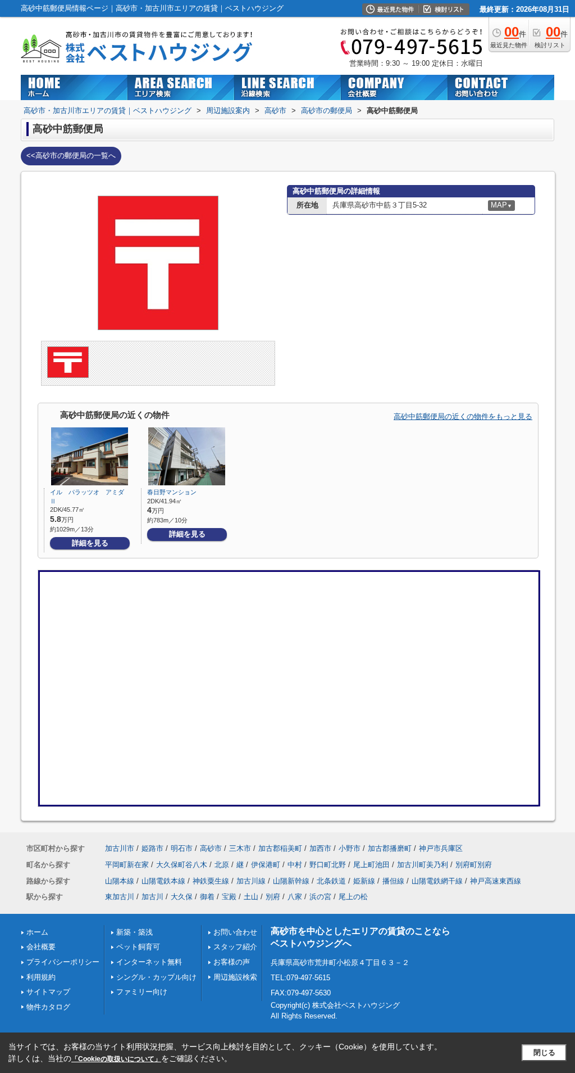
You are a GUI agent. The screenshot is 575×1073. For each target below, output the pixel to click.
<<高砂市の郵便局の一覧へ (71, 155)
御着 (207, 896)
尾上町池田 (371, 864)
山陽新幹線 (291, 881)
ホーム (37, 932)
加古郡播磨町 (390, 848)
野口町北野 (327, 864)
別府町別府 (473, 864)
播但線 (393, 881)
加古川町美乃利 (422, 864)
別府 (273, 896)
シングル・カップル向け (156, 977)
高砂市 (211, 848)
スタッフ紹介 (235, 947)
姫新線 (364, 881)
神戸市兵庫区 (441, 848)
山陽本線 (119, 881)
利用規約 (41, 977)
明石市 (182, 848)
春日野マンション (172, 492)
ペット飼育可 (138, 947)
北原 (222, 864)
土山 (251, 896)
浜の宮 (320, 896)
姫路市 (152, 848)
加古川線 (251, 881)
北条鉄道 (331, 881)
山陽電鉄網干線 (437, 881)
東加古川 (119, 896)
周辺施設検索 (235, 977)
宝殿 (229, 896)
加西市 (320, 848)
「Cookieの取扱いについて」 (116, 1059)
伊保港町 (265, 864)
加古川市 (119, 848)
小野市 (349, 848)
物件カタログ (48, 1007)
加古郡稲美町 (280, 848)
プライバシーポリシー (62, 962)
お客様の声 (231, 962)
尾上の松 (353, 896)
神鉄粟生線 (211, 881)
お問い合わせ (235, 932)
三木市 (240, 848)
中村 (295, 864)
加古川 (152, 896)
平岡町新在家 (127, 864)
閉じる (544, 1052)
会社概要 (41, 947)
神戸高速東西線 (495, 881)
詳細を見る (90, 543)
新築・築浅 (134, 932)
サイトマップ (48, 992)
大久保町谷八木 (181, 864)
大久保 (182, 896)
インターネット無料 (149, 962)
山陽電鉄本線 (163, 881)
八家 (295, 896)
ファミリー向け (141, 992)
